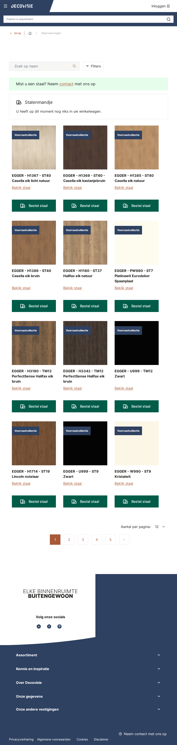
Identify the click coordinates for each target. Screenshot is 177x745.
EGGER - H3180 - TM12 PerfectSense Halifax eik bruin (32, 376)
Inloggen (159, 6)
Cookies (83, 739)
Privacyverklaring (21, 739)
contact (66, 84)
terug (17, 33)
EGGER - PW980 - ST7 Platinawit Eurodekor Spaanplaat (134, 276)
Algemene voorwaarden (54, 739)
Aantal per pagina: (136, 527)
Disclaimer (101, 739)
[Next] (124, 539)
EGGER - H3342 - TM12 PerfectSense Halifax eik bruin (83, 376)
